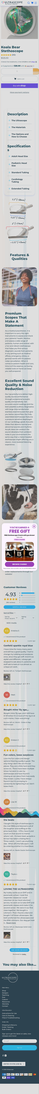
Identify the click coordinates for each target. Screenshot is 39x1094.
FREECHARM (19, 539)
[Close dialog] (34, 526)
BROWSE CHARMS (19, 564)
